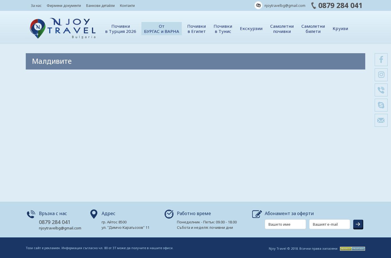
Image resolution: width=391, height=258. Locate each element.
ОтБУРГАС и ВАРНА (161, 28)
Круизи (340, 28)
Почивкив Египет (196, 28)
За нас (36, 5)
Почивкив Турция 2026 (120, 28)
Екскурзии (251, 28)
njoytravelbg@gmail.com (284, 5)
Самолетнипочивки (282, 28)
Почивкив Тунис (223, 28)
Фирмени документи (64, 5)
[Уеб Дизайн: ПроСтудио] (351, 248)
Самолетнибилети (313, 28)
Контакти (127, 5)
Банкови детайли (100, 5)
